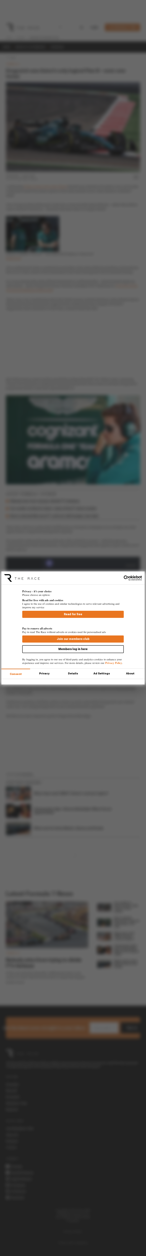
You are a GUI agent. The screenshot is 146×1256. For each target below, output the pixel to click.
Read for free (73, 614)
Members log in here (73, 649)
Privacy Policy (113, 663)
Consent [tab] (16, 674)
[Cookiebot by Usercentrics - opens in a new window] (126, 578)
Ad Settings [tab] (101, 673)
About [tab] (130, 673)
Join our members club (73, 639)
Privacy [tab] (44, 673)
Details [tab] (73, 673)
